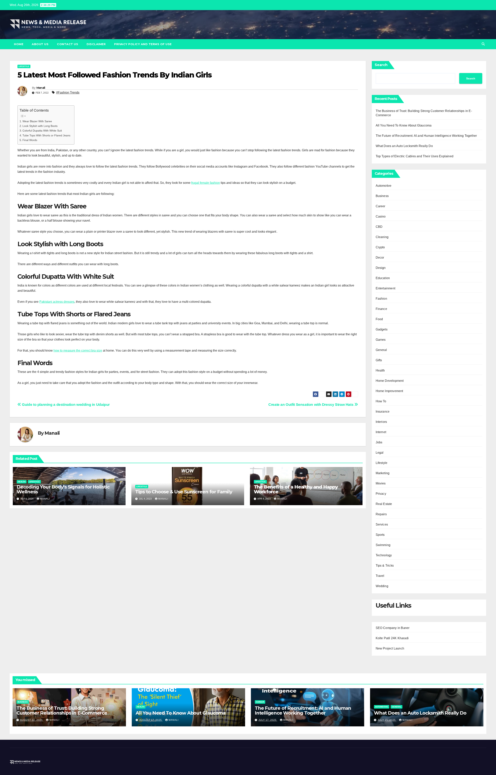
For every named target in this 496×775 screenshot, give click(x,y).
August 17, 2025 (151, 720)
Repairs (381, 514)
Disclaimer (96, 44)
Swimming (383, 545)
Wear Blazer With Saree (37, 121)
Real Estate (384, 504)
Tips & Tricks (385, 565)
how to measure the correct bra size (77, 350)
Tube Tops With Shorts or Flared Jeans (46, 135)
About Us (40, 44)
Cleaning (382, 237)
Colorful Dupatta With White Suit (42, 130)
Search (381, 65)
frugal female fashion (205, 182)
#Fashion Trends (67, 92)
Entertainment (385, 288)
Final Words (29, 140)
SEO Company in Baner (393, 628)
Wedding (382, 586)
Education (383, 278)
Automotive (384, 185)
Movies (381, 483)
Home (18, 44)
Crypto (380, 247)
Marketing (383, 473)
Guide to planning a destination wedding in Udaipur (65, 405)
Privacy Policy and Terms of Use (143, 44)
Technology (384, 555)
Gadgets (382, 329)
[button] (483, 44)
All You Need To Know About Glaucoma (404, 125)
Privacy (381, 493)
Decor (380, 257)
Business (382, 196)
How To (381, 401)
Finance (381, 309)
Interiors (381, 421)
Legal (380, 452)
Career (380, 206)
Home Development (390, 380)
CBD (379, 226)
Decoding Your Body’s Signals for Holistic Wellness (63, 489)
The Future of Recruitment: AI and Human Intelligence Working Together (426, 135)
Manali (40, 87)
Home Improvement (389, 391)
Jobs (379, 442)
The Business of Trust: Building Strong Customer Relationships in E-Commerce (61, 710)
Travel (380, 575)
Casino (381, 216)
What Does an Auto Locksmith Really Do (404, 146)
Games (381, 339)
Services (382, 524)
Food (379, 319)
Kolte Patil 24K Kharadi (392, 638)
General (381, 350)
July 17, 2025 (267, 720)
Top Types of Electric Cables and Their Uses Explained (415, 156)
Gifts (379, 360)
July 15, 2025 (387, 720)
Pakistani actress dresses (56, 301)
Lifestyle (24, 66)
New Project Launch (390, 648)
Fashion (381, 298)
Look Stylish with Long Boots (40, 125)
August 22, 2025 (31, 720)
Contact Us (67, 44)
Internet (381, 432)
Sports (380, 534)
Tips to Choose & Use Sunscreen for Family (183, 492)
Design (381, 267)
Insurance (383, 411)
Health (21, 482)
